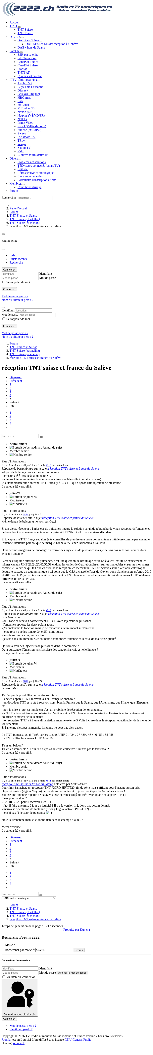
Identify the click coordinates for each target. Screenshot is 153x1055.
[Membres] (23, 184)
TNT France (25, 33)
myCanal (23, 104)
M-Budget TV (27, 108)
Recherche (16, 262)
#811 (48, 780)
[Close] (3, 249)
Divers (14, 158)
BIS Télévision (27, 58)
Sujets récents (18, 259)
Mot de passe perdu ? (15, 296)
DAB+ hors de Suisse (31, 47)
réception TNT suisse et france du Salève (73, 468)
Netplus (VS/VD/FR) (31, 115)
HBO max (24, 97)
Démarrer (16, 377)
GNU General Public (78, 1039)
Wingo (22, 144)
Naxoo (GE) (25, 112)
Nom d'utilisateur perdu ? (17, 300)
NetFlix (22, 119)
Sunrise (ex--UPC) (29, 129)
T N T (14, 26)
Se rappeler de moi (18, 282)
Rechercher (9, 197)
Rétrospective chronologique (36, 172)
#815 (48, 465)
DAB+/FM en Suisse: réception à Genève (52, 44)
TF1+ (21, 140)
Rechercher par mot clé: (20, 950)
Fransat (22, 69)
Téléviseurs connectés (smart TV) (39, 165)
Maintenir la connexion (20, 977)
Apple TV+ (25, 83)
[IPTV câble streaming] (38, 80)
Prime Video (25, 122)
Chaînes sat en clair (30, 76)
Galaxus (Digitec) (29, 94)
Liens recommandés (30, 176)
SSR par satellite (28, 54)
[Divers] (19, 159)
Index (13, 255)
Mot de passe (47, 277)
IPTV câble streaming (23, 79)
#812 (25, 681)
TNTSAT (24, 72)
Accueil (14, 22)
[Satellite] (21, 52)
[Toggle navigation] (3, 234)
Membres (15, 183)
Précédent (16, 380)
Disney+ (23, 90)
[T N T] (19, 27)
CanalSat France (28, 61)
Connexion (9, 289)
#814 (25, 514)
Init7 (20, 101)
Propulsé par (71, 929)
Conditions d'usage (29, 187)
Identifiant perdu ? (21, 1029)
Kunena (85, 929)
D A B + (15, 36)
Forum (14, 190)
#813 (48, 610)
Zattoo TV (24, 147)
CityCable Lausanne (30, 87)
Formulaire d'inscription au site (37, 180)
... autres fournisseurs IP (33, 155)
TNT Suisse (25, 29)
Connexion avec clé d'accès (20, 1014)
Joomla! (7, 1039)
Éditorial (23, 169)
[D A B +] (22, 37)
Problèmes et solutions (32, 162)
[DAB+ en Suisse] (40, 41)
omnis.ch (19, 1043)
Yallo (21, 151)
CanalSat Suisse (28, 65)
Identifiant (45, 273)
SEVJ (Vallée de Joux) (32, 126)
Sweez (22, 133)
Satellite (15, 51)
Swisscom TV (26, 137)
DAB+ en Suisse (28, 40)
